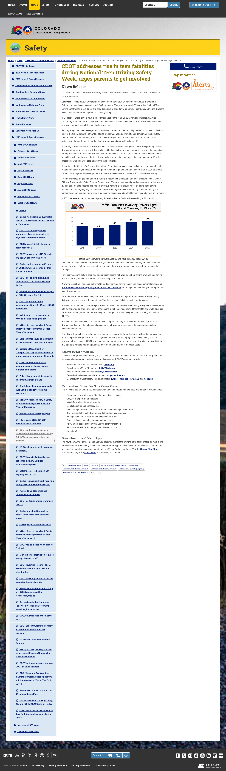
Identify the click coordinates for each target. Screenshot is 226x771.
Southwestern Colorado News (30, 111)
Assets (22, 210)
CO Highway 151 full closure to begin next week (33, 246)
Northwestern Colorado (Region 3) (103, 469)
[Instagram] (190, 755)
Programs (93, 4)
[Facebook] (178, 755)
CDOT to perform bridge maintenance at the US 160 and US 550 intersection (35, 305)
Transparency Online (104, 765)
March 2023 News (26, 158)
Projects (108, 4)
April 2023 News (25, 164)
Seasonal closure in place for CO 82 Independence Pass (34, 692)
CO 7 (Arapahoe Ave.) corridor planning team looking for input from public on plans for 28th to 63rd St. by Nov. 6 (34, 678)
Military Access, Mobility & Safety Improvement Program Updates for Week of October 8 (34, 329)
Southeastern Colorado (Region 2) (75, 469)
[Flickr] (221, 755)
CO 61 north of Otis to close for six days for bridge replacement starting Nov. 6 (34, 714)
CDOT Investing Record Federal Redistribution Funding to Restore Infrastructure (33, 568)
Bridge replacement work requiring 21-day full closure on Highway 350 (35, 483)
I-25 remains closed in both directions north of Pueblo (31, 422)
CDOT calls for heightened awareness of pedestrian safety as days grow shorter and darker (32, 234)
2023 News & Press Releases (39, 60)
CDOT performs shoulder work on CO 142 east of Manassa (34, 665)
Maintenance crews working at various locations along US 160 (32, 317)
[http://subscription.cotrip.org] (193, 84)
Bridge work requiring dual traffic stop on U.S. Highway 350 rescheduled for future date (35, 220)
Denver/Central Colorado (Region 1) (128, 465)
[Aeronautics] (29, 755)
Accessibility (38, 765)
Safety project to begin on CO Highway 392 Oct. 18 (32, 473)
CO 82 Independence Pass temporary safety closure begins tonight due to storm (32, 366)
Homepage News (74, 465)
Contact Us (99, 755)
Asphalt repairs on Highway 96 (34, 413)
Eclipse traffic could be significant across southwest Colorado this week (34, 341)
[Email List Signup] (215, 755)
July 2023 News (25, 183)
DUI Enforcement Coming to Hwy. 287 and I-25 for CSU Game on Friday (34, 702)
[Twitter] (184, 755)
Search (174, 4)
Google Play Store (149, 449)
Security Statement (80, 765)
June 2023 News (25, 177)
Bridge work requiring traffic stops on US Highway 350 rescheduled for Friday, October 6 (34, 268)
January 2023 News (27, 145)
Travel (23, 4)
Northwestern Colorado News (30, 98)
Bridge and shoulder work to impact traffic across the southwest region (33, 514)
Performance (61, 4)
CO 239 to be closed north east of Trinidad (34, 546)
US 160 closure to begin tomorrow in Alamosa (34, 449)
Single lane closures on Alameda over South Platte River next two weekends (34, 390)
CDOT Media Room (25, 66)
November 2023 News (28, 725)
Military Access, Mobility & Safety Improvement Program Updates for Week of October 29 (34, 653)
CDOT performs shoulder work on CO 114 (34, 503)
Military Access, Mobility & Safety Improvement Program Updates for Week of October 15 (34, 403)
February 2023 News (27, 151)
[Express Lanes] (8, 755)
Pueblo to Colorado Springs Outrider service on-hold (31, 493)
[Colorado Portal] (210, 765)
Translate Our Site (204, 4)
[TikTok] (196, 755)
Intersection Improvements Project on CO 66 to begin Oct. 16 (35, 293)
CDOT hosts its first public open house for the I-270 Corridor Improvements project (33, 461)
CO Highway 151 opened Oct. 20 (35, 525)
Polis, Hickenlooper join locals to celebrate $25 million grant (34, 378)
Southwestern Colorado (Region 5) (75, 472)
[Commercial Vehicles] (54, 755)
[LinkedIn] (208, 755)
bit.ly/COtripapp (107, 368)
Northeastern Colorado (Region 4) (131, 469)
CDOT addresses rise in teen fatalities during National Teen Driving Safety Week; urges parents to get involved (34, 435)
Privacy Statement (58, 765)
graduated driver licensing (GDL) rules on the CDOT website (91, 287)
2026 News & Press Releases (29, 73)
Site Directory (34, 13)
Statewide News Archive (27, 131)
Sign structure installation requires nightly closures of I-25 (35, 556)
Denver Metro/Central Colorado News (33, 85)
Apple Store (90, 453)
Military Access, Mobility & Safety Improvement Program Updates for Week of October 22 (34, 534)
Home (11, 4)
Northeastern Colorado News (29, 105)
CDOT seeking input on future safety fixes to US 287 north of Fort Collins (33, 281)
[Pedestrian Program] (48, 755)
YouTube (148, 379)
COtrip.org (109, 364)
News (34, 4)
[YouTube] (202, 755)
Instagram (134, 379)
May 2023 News (25, 171)
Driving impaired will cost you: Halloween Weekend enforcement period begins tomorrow (32, 605)
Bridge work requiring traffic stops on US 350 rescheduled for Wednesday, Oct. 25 (34, 592)
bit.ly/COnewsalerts (107, 372)
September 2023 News (28, 196)
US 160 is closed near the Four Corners (33, 641)
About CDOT (15, 13)
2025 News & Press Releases (29, 79)
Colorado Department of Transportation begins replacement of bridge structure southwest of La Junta (35, 352)
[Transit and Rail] (23, 755)
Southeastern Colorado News (30, 92)
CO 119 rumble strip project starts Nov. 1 (34, 617)
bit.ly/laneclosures (116, 375)
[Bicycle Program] (17, 755)
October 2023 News (66, 60)
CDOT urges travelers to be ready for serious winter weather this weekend (34, 629)
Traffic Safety (96, 472)
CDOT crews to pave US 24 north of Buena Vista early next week (34, 256)
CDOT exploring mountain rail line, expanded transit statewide (34, 580)
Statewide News (23, 124)
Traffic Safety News (25, 118)
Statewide (94, 465)
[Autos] (42, 755)
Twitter (114, 379)
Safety (46, 4)
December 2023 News (28, 731)
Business (78, 4)
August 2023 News (26, 190)
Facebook (123, 379)
